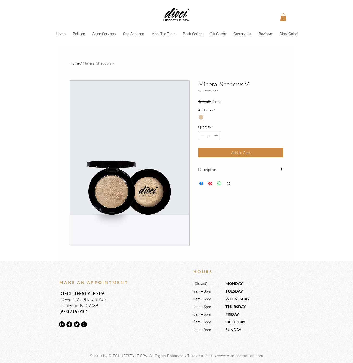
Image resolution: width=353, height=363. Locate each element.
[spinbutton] (209, 135)
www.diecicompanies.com (240, 355)
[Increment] (216, 135)
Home (75, 63)
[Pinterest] (84, 324)
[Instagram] (62, 324)
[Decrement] (202, 135)
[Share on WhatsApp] (219, 183)
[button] (283, 17)
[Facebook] (69, 324)
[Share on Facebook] (201, 183)
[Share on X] (228, 183)
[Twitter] (77, 324)
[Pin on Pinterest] (210, 183)
